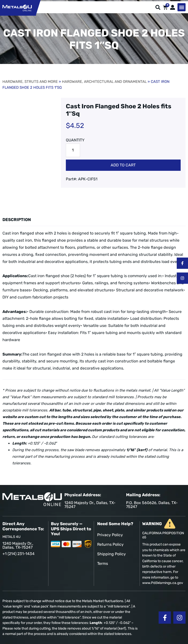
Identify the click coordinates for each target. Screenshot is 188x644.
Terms (102, 563)
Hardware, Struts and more (30, 81)
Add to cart (123, 165)
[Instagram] (182, 278)
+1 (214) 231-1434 (18, 553)
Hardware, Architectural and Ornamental (104, 81)
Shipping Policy (111, 554)
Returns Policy (110, 544)
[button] (181, 7)
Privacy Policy (110, 535)
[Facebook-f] (182, 263)
